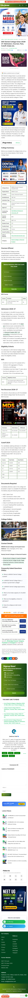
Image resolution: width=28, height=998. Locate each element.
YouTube (11, 753)
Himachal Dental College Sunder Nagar (13, 560)
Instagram (13, 642)
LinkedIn (4, 753)
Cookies (3, 944)
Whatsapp (15, 950)
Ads (2, 939)
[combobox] (4, 688)
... (24, 752)
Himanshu (9, 50)
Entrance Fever (5, 965)
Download (23, 620)
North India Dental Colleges (11, 39)
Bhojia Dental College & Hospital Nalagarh (14, 558)
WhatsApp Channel (12, 641)
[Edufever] (5, 5)
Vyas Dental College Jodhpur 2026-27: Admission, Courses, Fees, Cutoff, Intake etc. (14, 715)
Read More (8, 653)
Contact (3, 952)
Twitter (14, 941)
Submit (14, 693)
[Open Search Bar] (22, 5)
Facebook (5, 642)
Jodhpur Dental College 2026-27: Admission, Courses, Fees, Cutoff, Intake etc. (14, 709)
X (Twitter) (5, 755)
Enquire (21, 804)
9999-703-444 (5, 996)
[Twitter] (5, 658)
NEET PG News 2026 (6, 963)
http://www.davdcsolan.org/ (18, 235)
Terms (3, 950)
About (2, 937)
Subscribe (14, 289)
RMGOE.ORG (4, 967)
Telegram (21, 641)
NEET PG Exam (5, 961)
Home (2, 39)
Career (3, 942)
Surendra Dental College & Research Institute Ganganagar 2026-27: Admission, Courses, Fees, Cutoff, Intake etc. (14, 721)
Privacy (3, 947)
